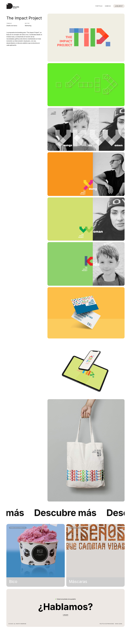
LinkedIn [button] (65, 615)
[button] (65, 607)
